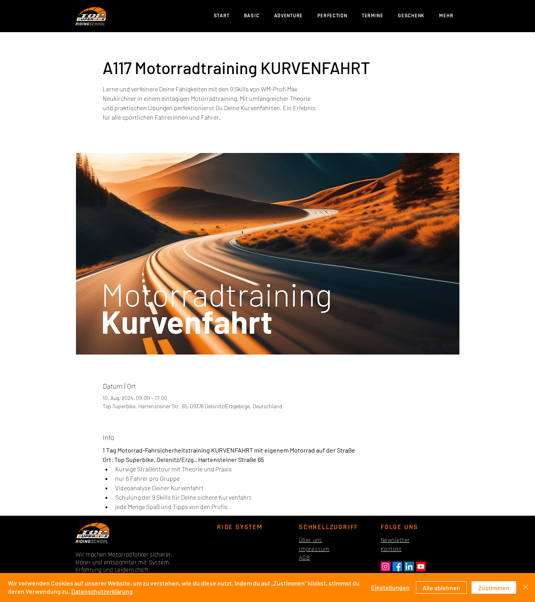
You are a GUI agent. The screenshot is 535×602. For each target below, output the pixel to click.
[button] (372, 16)
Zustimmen (494, 587)
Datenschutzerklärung (102, 591)
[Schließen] (525, 587)
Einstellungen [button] (390, 587)
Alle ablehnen (441, 587)
